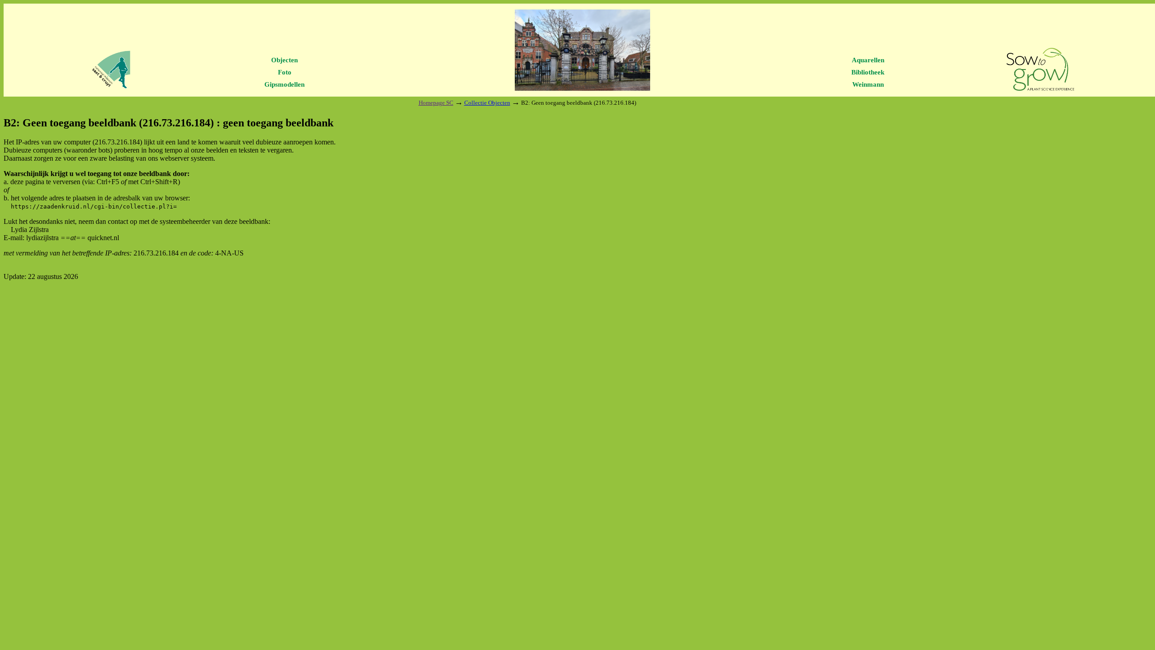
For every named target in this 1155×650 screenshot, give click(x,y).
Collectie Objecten (487, 102)
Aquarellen (868, 60)
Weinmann (868, 84)
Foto (284, 72)
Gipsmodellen (284, 84)
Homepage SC (436, 102)
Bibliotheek (867, 72)
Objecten (284, 60)
